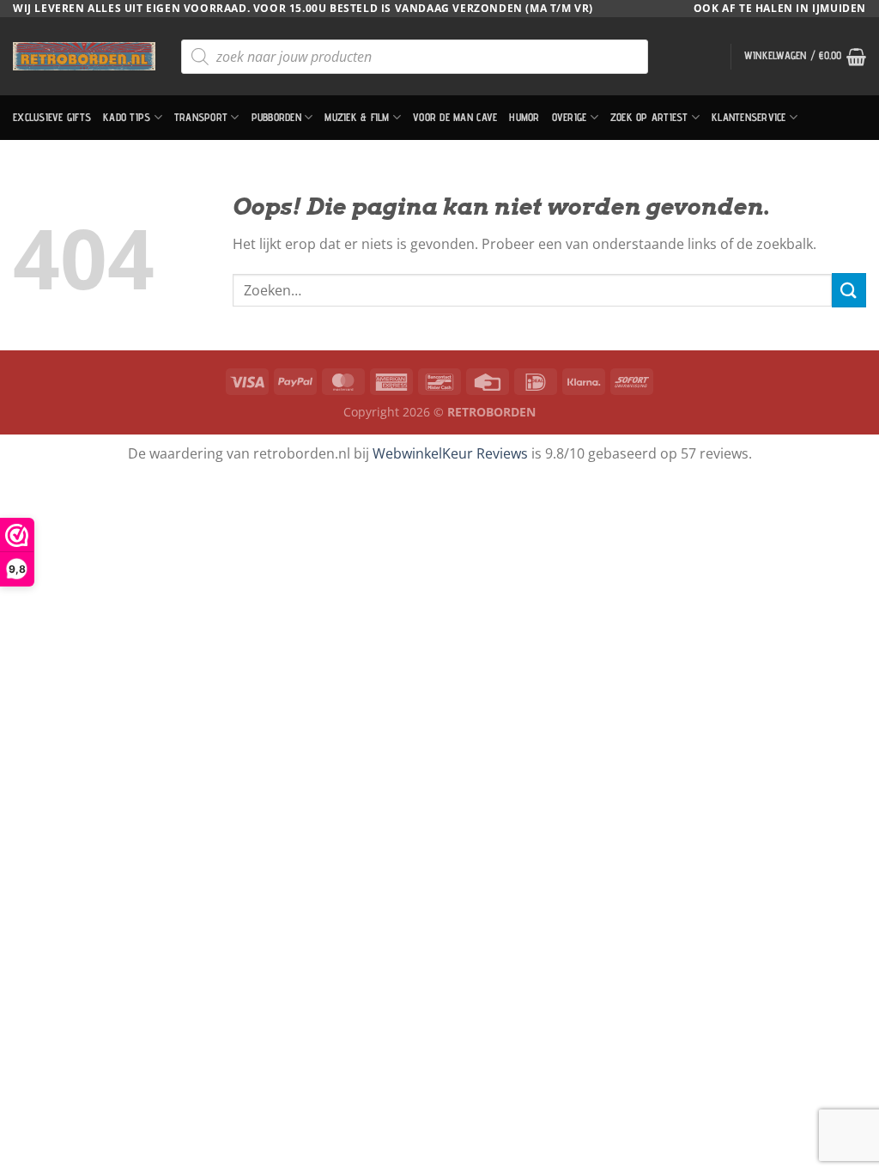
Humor (524, 117)
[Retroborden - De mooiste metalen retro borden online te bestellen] (84, 56)
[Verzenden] (849, 290)
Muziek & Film (356, 117)
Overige (569, 117)
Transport (200, 117)
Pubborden (276, 117)
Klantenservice (749, 117)
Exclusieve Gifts (52, 117)
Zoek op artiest (649, 117)
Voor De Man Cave (455, 117)
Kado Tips (126, 117)
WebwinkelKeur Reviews (450, 453)
